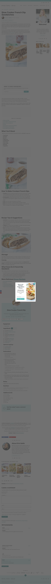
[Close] (34, 283)
